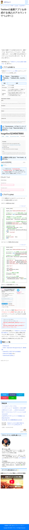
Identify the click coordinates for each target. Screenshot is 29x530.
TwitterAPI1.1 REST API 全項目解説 (12, 351)
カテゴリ (7, 5)
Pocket (5, 397)
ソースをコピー (22, 206)
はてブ (20, 394)
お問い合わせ (11, 525)
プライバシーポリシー (19, 525)
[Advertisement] (14, 33)
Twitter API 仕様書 (7, 353)
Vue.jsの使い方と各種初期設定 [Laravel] (12, 419)
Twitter (4, 394)
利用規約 (6, 525)
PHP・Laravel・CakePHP (17, 5)
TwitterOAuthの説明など (9, 355)
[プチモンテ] (6, 3)
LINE (12, 397)
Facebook (12, 394)
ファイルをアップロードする (9, 406)
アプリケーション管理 (11, 71)
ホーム (2, 5)
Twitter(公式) (6, 345)
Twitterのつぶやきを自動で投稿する (15, 423)
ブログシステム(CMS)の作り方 (14, 424)
